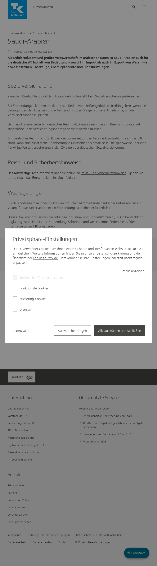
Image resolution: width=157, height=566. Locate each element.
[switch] (130, 271)
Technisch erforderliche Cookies (42, 278)
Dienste (25, 309)
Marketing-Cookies (33, 299)
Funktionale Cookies (34, 288)
